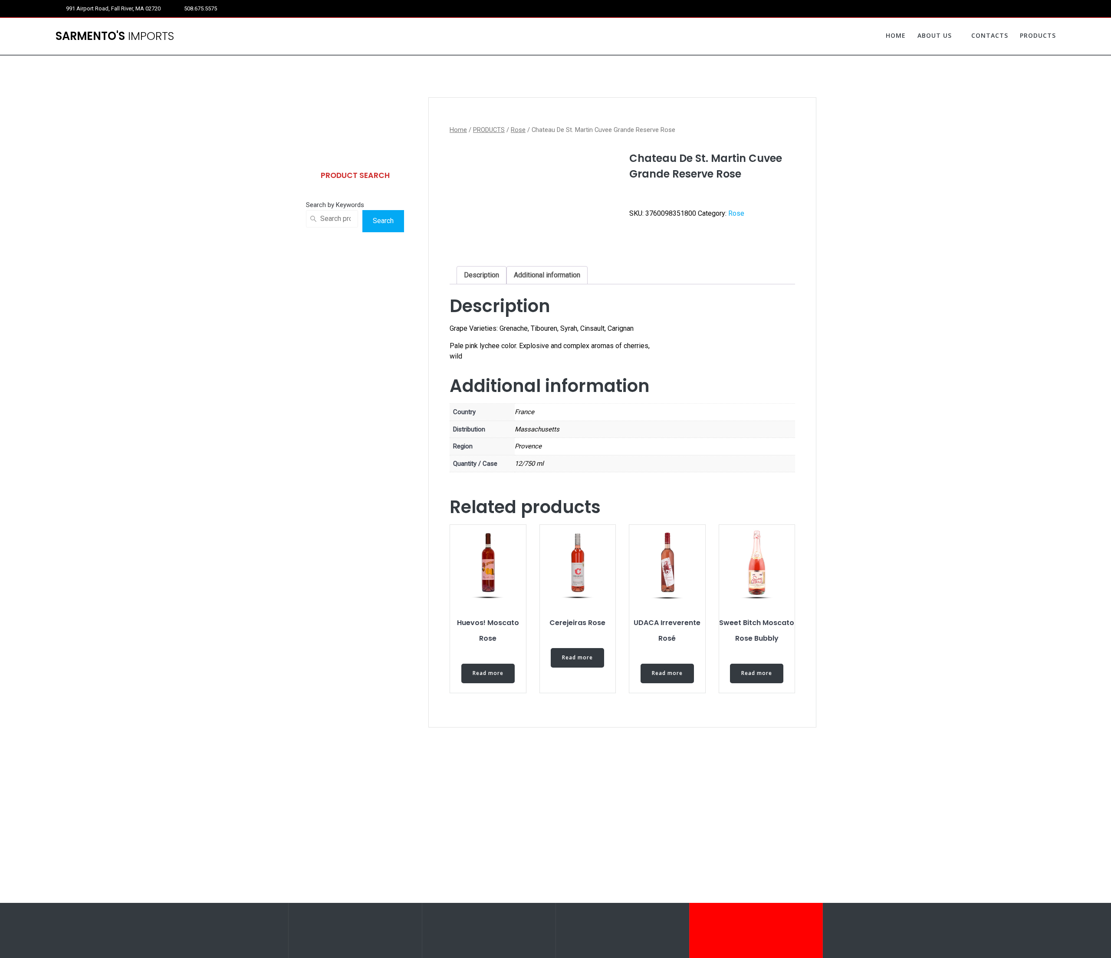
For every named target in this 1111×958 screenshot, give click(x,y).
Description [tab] (481, 275)
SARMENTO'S (115, 36)
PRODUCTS (1038, 35)
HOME (896, 35)
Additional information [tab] (547, 275)
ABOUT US (934, 35)
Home (458, 130)
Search (383, 221)
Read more (488, 673)
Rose (518, 130)
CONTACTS (989, 35)
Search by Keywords (335, 205)
